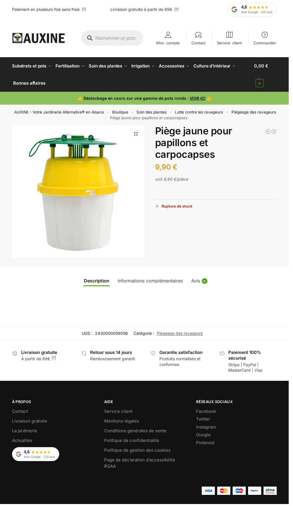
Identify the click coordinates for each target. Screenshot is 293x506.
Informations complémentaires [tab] (150, 281)
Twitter (203, 419)
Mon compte (168, 43)
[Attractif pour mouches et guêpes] (268, 131)
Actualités (22, 440)
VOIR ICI (197, 98)
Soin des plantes (151, 112)
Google (203, 434)
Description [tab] (96, 281)
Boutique (120, 112)
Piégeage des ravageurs (253, 112)
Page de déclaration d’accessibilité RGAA (139, 463)
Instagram (206, 427)
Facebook (206, 411)
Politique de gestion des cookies (137, 450)
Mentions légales (121, 421)
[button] (265, 74)
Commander (265, 43)
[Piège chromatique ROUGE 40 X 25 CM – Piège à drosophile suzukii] (274, 131)
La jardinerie (24, 430)
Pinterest (205, 442)
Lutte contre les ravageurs (199, 112)
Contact (198, 43)
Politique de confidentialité (131, 440)
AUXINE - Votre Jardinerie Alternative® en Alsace (59, 112)
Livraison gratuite (29, 421)
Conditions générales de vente (135, 430)
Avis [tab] (198, 281)
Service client (229, 43)
